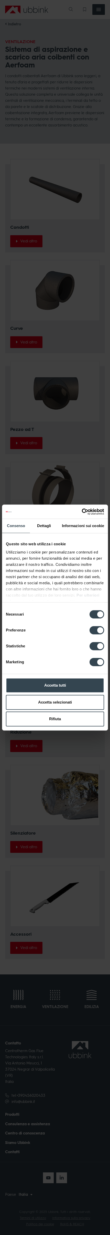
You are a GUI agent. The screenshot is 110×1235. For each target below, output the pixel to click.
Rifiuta (55, 719)
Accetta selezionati (55, 702)
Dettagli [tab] (44, 525)
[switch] (97, 630)
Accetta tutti (55, 685)
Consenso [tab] (16, 525)
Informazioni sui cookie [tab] (83, 525)
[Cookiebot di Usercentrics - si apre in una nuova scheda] (81, 511)
